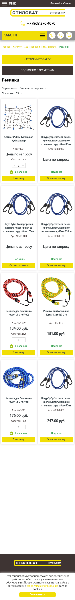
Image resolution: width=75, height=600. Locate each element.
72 (10, 93)
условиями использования (42, 586)
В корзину (18, 178)
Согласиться (37, 594)
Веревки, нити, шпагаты (43, 47)
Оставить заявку (56, 178)
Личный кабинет (60, 3)
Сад (26, 47)
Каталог (17, 47)
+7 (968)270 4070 (41, 24)
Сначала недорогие (23, 88)
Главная (6, 47)
